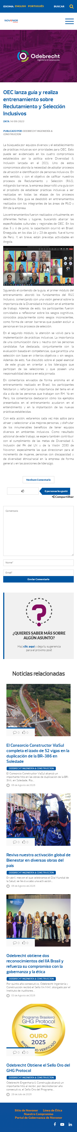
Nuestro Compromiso (38, 1114)
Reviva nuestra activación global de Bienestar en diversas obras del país (38, 860)
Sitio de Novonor (26, 1110)
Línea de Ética (52, 1110)
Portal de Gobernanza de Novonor (38, 1117)
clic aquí (29, 646)
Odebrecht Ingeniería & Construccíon (31, 768)
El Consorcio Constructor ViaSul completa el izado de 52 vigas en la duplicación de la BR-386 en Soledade (37, 753)
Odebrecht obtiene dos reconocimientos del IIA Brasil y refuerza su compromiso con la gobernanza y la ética (35, 963)
